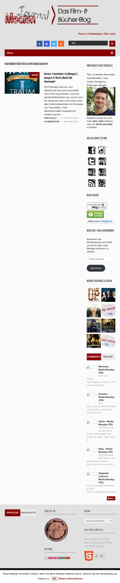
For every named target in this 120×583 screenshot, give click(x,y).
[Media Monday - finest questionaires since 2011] (56, 540)
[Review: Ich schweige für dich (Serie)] (94, 310)
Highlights (28, 512)
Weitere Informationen (70, 578)
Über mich (109, 33)
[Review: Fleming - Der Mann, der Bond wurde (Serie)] (108, 295)
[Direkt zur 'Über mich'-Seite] (101, 114)
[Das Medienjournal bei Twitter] (92, 165)
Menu (10, 52)
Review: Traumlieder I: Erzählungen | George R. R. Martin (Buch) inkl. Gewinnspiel (61, 78)
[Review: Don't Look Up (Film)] (94, 295)
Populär (12, 512)
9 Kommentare (51, 122)
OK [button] (54, 579)
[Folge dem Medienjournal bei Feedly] (95, 217)
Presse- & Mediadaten (90, 33)
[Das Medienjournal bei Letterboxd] (92, 176)
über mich (98, 121)
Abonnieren (96, 268)
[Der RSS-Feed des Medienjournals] (92, 187)
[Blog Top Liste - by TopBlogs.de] (64, 558)
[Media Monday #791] (108, 341)
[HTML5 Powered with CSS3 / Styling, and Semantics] (97, 560)
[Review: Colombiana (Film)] (94, 341)
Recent (108, 356)
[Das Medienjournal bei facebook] (92, 154)
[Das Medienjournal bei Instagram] (102, 154)
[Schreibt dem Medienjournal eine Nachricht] (102, 187)
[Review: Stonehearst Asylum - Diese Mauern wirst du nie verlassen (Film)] (108, 326)
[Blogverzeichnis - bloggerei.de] (51, 558)
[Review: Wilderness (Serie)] (94, 326)
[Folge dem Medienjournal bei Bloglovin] (100, 222)
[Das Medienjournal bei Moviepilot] (102, 165)
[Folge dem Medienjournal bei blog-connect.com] (97, 209)
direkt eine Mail (104, 124)
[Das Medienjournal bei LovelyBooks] (102, 176)
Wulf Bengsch (50, 118)
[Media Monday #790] (108, 310)
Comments (94, 356)
